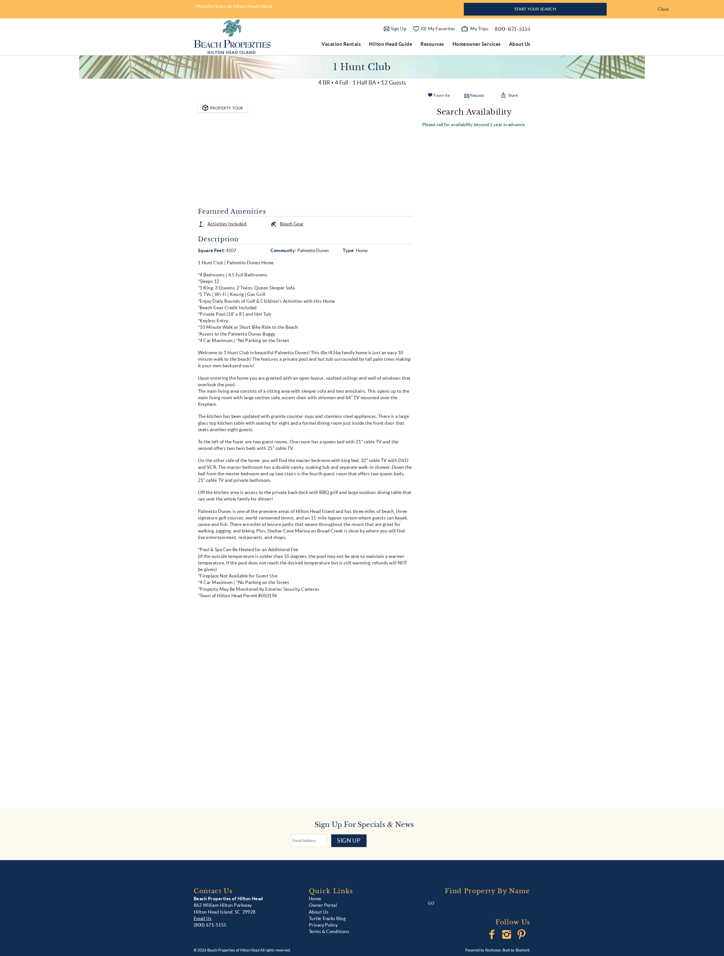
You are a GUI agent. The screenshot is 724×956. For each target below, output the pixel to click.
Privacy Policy (323, 924)
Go (431, 903)
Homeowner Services (477, 44)
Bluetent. (523, 950)
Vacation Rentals (341, 44)
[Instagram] (507, 934)
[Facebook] (492, 934)
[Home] (232, 36)
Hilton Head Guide (390, 44)
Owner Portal (323, 905)
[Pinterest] (522, 934)
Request (477, 95)
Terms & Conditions (329, 931)
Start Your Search (535, 9)
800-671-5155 (512, 29)
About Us (519, 44)
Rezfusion (493, 950)
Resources (432, 44)
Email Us (203, 918)
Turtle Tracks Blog (327, 918)
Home (315, 898)
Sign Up (349, 840)
